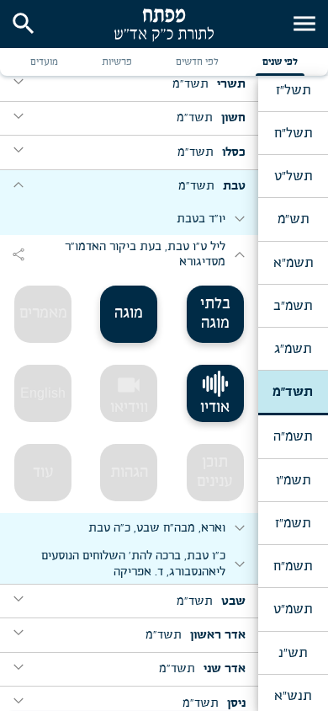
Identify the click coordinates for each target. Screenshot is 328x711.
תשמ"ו (293, 480)
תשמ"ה (292, 436)
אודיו (215, 407)
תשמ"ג (292, 348)
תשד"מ (292, 391)
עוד (43, 472)
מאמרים (43, 313)
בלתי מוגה (215, 314)
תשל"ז (293, 90)
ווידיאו (129, 393)
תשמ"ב (292, 305)
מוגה (128, 313)
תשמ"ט (292, 609)
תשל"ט (293, 176)
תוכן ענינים (215, 472)
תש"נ (292, 652)
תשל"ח (293, 133)
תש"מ (293, 219)
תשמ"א (293, 262)
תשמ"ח (292, 566)
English (43, 393)
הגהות (129, 472)
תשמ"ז (292, 523)
